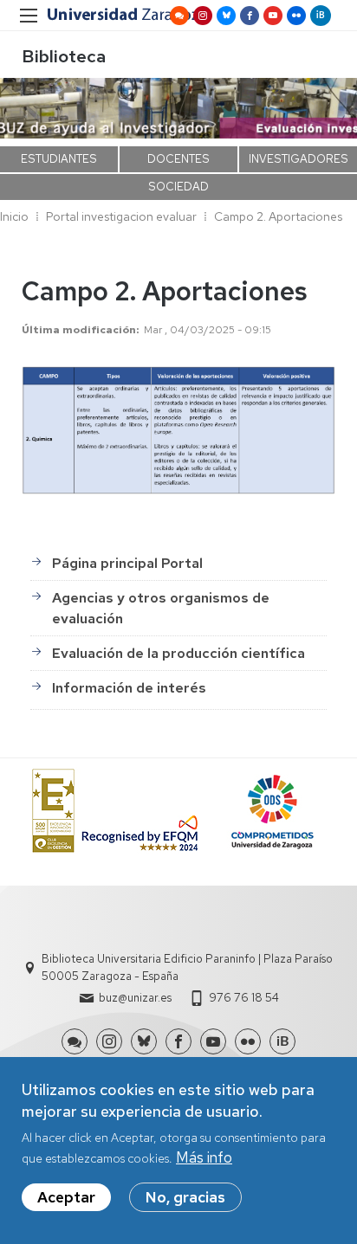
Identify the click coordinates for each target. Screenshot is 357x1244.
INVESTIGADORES (298, 158)
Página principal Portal (127, 563)
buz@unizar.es (135, 997)
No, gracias (185, 1197)
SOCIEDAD (178, 186)
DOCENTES (178, 158)
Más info (204, 1157)
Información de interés (129, 688)
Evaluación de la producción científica (178, 653)
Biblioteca (64, 56)
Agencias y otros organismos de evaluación (160, 608)
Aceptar (66, 1197)
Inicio (14, 216)
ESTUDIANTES (59, 158)
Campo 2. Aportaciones (278, 216)
